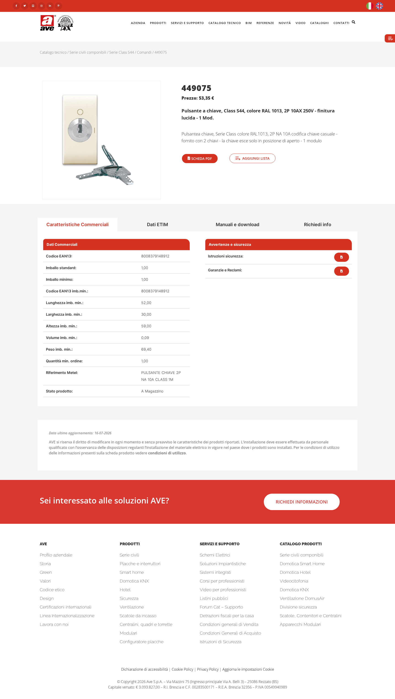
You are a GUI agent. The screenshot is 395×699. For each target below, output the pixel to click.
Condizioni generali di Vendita (229, 624)
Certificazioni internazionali (65, 606)
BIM (249, 23)
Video (301, 23)
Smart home (132, 572)
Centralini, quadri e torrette (146, 624)
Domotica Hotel (295, 572)
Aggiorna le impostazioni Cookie (248, 669)
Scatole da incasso (138, 615)
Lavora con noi (54, 624)
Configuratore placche (141, 641)
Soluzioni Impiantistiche (223, 563)
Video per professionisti (223, 589)
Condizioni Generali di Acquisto (230, 632)
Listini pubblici (214, 598)
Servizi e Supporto (187, 23)
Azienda (138, 23)
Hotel (125, 589)
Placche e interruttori (140, 563)
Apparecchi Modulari (300, 624)
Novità (285, 23)
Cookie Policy (182, 669)
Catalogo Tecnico (224, 23)
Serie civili (129, 554)
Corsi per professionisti (222, 580)
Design (47, 598)
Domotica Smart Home (302, 563)
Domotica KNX (134, 580)
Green (46, 572)
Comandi (144, 52)
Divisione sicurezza (298, 606)
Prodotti (158, 23)
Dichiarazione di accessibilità (144, 669)
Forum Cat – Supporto (221, 606)
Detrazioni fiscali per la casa (227, 615)
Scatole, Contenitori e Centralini (311, 615)
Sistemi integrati (215, 572)
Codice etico (52, 589)
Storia (45, 563)
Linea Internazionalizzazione (67, 615)
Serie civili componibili (87, 52)
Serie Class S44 (121, 52)
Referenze (265, 23)
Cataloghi (319, 23)
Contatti (342, 23)
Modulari (128, 632)
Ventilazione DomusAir (302, 598)
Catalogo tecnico (53, 52)
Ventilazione (132, 606)
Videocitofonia (294, 580)
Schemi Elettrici (215, 554)
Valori (45, 580)
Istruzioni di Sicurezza (220, 641)
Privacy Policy (208, 669)
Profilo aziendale (56, 554)
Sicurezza (129, 598)
